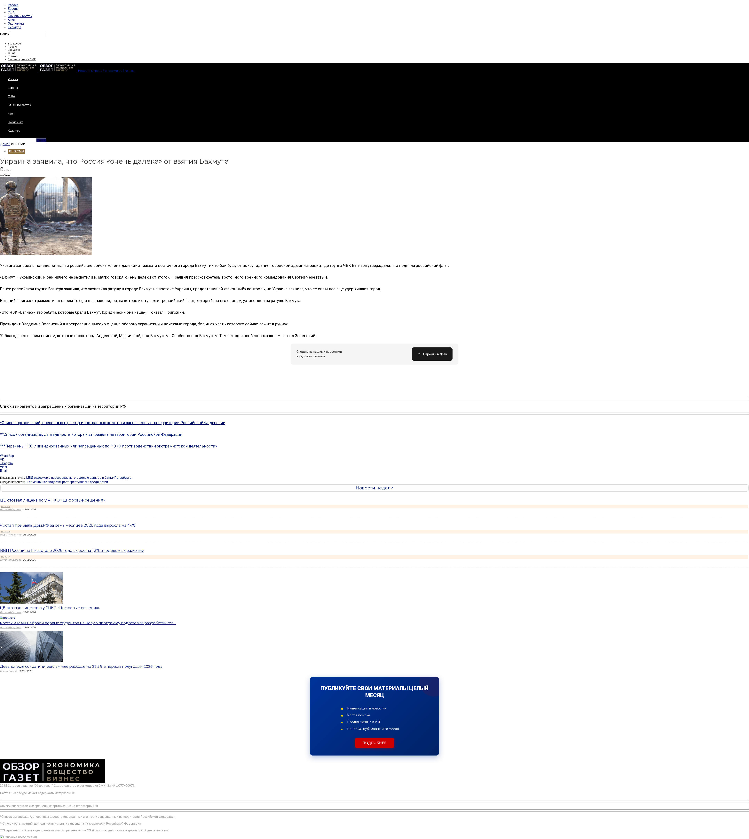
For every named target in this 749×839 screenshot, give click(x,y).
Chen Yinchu (6, 170)
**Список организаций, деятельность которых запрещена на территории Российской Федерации (91, 434)
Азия (11, 20)
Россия (13, 5)
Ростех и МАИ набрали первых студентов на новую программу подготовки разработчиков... (88, 623)
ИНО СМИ (16, 151)
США (11, 12)
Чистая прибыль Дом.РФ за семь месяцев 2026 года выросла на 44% (68, 525)
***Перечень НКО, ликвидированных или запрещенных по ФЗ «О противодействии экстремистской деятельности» (108, 446)
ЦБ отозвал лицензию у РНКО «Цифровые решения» (52, 500)
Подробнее (375, 743)
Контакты (14, 56)
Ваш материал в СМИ (22, 59)
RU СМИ (5, 506)
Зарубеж (14, 49)
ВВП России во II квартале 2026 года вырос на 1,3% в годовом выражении (72, 550)
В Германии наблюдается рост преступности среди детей (66, 482)
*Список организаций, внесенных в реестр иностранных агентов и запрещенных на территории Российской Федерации (112, 422)
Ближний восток (20, 16)
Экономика (16, 23)
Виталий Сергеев (10, 509)
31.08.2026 (14, 43)
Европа (13, 9)
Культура (14, 27)
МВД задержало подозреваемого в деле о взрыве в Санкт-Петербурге (78, 477)
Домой (5, 144)
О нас (11, 52)
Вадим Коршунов (10, 534)
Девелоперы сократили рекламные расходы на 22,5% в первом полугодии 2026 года (81, 666)
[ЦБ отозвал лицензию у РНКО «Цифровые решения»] (31, 602)
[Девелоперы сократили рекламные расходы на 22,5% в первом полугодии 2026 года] (31, 661)
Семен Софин (8, 670)
